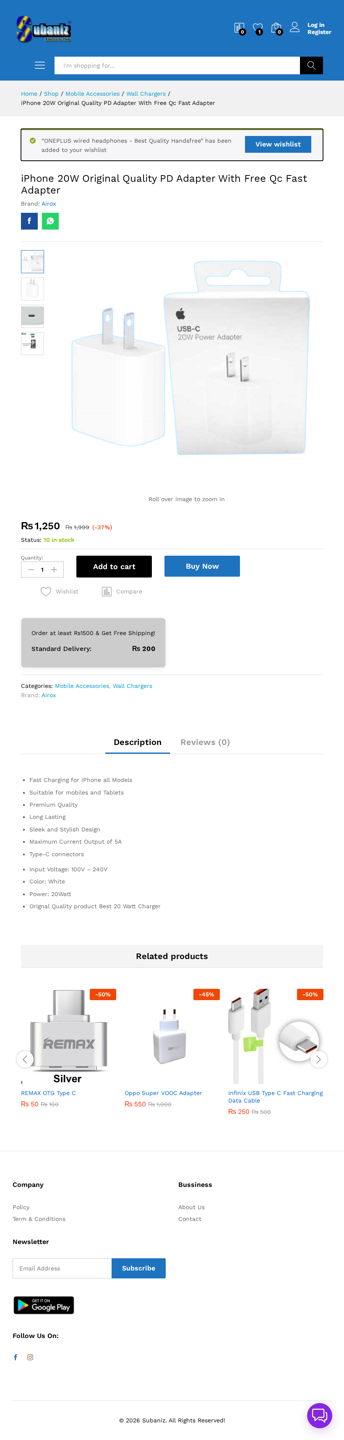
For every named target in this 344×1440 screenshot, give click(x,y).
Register (319, 32)
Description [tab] (138, 742)
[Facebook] (15, 1357)
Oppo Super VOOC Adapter (163, 1093)
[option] (68, 1054)
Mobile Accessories (82, 685)
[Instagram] (30, 1357)
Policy (21, 1207)
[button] (122, 591)
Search (311, 65)
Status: (31, 539)
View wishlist (278, 144)
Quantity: (32, 557)
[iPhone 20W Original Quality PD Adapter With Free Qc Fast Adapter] (29, 221)
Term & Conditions (39, 1218)
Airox (49, 203)
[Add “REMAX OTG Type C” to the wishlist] (87, 1079)
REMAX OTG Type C (48, 1093)
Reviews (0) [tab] (205, 742)
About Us (191, 1207)
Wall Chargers (132, 685)
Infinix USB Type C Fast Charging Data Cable (275, 1097)
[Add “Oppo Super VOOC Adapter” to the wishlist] (190, 1079)
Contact (189, 1218)
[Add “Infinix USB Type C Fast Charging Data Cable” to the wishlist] (294, 1079)
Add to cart (114, 566)
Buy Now (202, 566)
